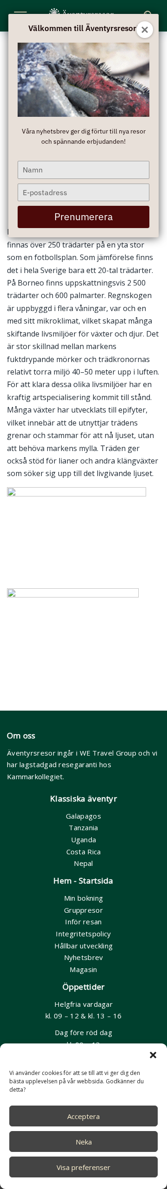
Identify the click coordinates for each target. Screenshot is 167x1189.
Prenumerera (83, 216)
